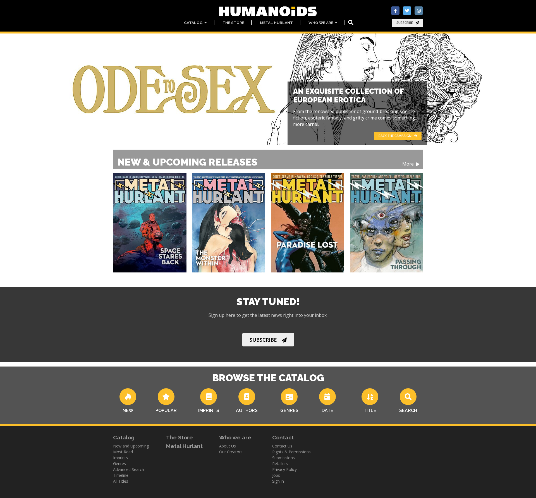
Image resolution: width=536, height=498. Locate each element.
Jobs (276, 475)
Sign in (278, 481)
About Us (227, 446)
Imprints (120, 457)
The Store (233, 22)
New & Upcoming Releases (266, 162)
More (408, 164)
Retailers (280, 463)
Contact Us (282, 446)
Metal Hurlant (276, 22)
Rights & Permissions (291, 451)
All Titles (120, 481)
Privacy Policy (284, 469)
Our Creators (231, 451)
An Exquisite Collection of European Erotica (348, 95)
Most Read (123, 451)
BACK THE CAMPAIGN (395, 135)
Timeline (120, 475)
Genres (119, 463)
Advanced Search (128, 469)
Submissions (283, 457)
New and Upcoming (131, 446)
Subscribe (404, 22)
